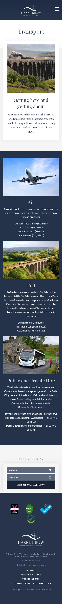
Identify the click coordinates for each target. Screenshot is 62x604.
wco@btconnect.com (42, 308)
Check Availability (31, 485)
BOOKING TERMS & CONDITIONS (31, 583)
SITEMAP (31, 570)
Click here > (37, 407)
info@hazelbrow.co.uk (32, 565)
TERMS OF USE (31, 579)
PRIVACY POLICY (31, 575)
